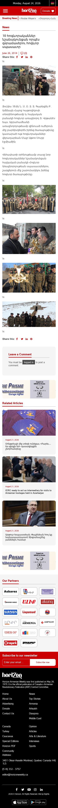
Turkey (5, 731)
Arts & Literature (37, 736)
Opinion (33, 726)
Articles (33, 731)
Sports (32, 745)
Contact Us (8, 713)
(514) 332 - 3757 (11, 768)
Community (8, 750)
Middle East (35, 718)
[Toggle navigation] (5, 11)
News (32, 693)
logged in (28, 362)
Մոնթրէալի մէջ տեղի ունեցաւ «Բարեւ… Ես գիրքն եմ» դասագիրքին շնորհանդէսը (28, 446)
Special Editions (10, 741)
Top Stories (35, 698)
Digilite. (47, 794)
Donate (47, 10)
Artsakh (33, 708)
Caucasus (7, 736)
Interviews (34, 741)
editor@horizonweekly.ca (15, 774)
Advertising (8, 703)
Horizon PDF (8, 745)
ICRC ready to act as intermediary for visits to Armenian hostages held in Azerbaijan (28, 491)
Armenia (33, 703)
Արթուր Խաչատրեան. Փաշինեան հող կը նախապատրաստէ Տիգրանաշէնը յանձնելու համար (28, 537)
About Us (7, 698)
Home (5, 693)
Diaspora (34, 713)
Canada (6, 726)
